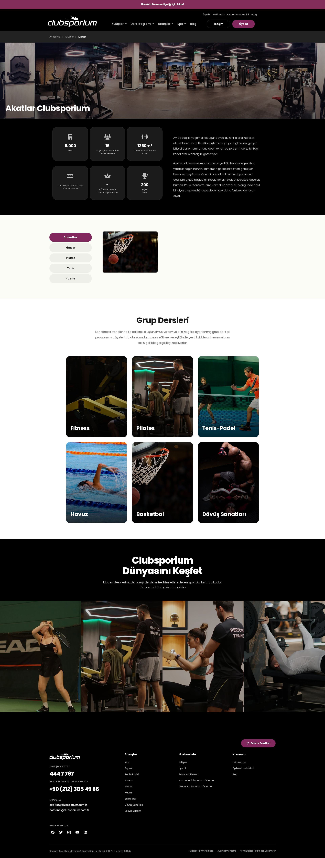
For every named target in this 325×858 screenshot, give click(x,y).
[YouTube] (77, 832)
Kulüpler (69, 36)
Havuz (128, 792)
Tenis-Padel (131, 774)
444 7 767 (61, 773)
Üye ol (182, 768)
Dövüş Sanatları (134, 804)
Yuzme (70, 278)
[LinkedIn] (85, 832)
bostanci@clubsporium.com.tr (69, 810)
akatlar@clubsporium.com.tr (68, 805)
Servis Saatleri (260, 743)
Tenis (70, 268)
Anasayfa (54, 36)
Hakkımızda (239, 762)
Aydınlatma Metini (243, 768)
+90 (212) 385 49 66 (74, 789)
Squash (129, 768)
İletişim (218, 24)
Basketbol (71, 237)
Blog (235, 774)
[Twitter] (61, 832)
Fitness (70, 248)
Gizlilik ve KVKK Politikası (201, 850)
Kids (127, 762)
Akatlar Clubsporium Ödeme (195, 786)
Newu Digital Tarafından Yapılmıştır (258, 850)
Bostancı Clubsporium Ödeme (196, 780)
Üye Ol (243, 24)
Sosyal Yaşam (133, 811)
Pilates (70, 258)
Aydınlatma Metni (227, 850)
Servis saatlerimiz (189, 774)
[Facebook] (52, 832)
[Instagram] (69, 832)
